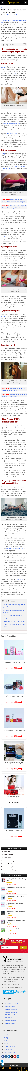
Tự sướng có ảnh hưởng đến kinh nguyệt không (13, 389)
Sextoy (3, 154)
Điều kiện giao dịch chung (11, 1003)
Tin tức (6, 1041)
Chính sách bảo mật (9, 1023)
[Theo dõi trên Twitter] (8, 1056)
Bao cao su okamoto (7, 855)
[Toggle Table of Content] (23, 44)
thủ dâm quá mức (12, 134)
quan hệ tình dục (6, 237)
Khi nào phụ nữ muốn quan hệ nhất (14, 621)
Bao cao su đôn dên (7, 864)
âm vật (14, 73)
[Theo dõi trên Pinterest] (14, 1056)
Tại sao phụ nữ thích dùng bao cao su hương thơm (14, 395)
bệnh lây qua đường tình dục (11, 123)
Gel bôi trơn (4, 873)
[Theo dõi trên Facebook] (2, 1056)
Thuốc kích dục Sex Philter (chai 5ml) (14, 730)
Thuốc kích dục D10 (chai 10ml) (14, 696)
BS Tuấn (18, 14)
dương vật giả (18, 166)
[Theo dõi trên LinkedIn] (18, 1056)
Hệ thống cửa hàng (9, 1046)
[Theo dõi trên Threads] (11, 1056)
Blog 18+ (6, 1043)
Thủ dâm (3, 67)
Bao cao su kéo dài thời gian (9, 870)
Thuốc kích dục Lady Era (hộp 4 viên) (14, 662)
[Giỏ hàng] (25, 2)
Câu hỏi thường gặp (9, 1049)
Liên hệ (6, 1038)
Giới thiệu (6, 1035)
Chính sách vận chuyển (10, 1012)
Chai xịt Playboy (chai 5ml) (14, 830)
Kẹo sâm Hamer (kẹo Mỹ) (14, 797)
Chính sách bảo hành (10, 1021)
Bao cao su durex (6, 851)
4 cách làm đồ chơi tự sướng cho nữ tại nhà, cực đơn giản (13, 201)
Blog (2, 7)
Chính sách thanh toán (10, 1009)
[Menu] (2, 2)
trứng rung (7, 168)
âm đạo (3, 316)
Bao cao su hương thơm (8, 867)
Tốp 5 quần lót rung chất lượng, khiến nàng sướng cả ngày (14, 207)
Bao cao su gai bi (6, 858)
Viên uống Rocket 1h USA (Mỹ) (14, 763)
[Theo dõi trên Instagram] (5, 1056)
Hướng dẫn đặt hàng (9, 1052)
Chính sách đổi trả (9, 1018)
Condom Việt (20, 579)
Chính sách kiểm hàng (10, 1015)
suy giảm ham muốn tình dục (14, 548)
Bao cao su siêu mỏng (7, 861)
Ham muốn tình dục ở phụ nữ (9, 426)
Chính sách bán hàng (10, 1006)
